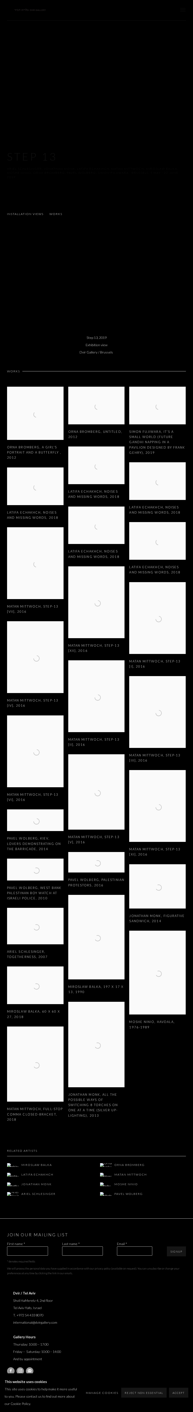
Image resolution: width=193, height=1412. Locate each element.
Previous (19, 275)
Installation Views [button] (25, 214)
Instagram (20, 1371)
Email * (122, 1244)
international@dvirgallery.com (35, 1322)
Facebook (11, 1371)
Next (174, 275)
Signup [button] (176, 1251)
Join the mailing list (29, 1371)
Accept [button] (179, 1392)
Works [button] (55, 214)
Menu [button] (182, 10)
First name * (16, 1244)
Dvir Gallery (30, 10)
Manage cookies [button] (102, 1393)
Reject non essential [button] (144, 1392)
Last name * (71, 1244)
